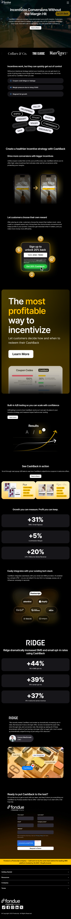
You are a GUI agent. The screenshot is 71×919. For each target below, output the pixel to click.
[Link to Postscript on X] (21, 907)
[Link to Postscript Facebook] (8, 907)
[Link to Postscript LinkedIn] (17, 907)
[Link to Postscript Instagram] (12, 907)
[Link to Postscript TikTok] (3, 907)
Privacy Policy (39, 835)
